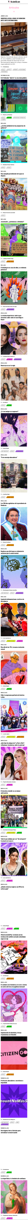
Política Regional (4, 71)
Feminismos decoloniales (11, 640)
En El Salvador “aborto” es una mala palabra (14, 78)
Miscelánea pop (9, 359)
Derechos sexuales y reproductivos (19, 117)
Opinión (17, 1122)
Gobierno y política (10, 261)
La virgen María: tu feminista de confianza (13, 1178)
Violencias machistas (10, 309)
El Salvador (3, 119)
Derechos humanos (22, 69)
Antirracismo (15, 69)
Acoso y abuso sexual (4, 451)
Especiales (8, 167)
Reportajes (9, 69)
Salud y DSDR (9, 117)
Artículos (3, 69)
